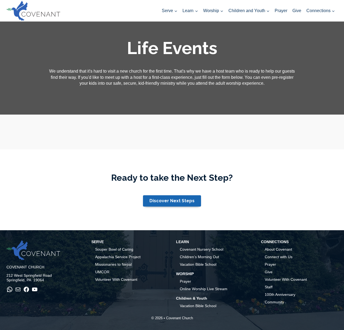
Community (274, 302)
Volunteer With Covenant (116, 279)
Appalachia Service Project (118, 257)
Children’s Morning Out (199, 257)
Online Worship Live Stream (203, 289)
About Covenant (278, 249)
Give (296, 10)
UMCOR (102, 272)
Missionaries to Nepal (113, 264)
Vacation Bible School (198, 264)
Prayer (281, 10)
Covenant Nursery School (201, 249)
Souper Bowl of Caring (114, 249)
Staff (269, 287)
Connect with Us (278, 257)
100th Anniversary (280, 294)
